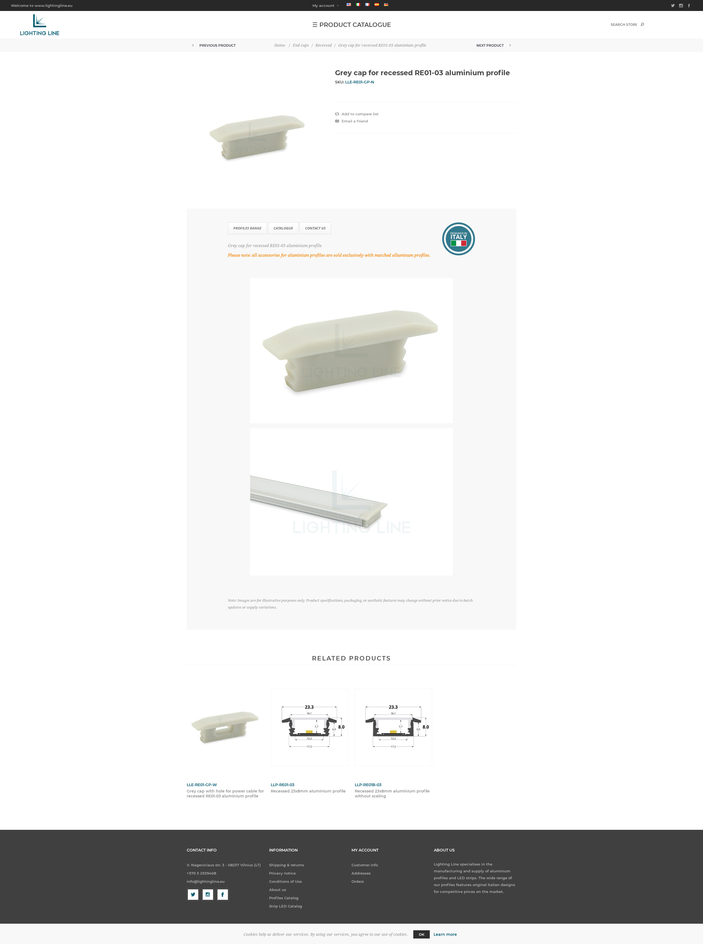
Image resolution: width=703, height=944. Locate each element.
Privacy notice (282, 873)
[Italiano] (358, 4)
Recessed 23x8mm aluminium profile (308, 791)
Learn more (445, 934)
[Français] (367, 4)
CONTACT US (315, 228)
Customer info (365, 865)
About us (277, 889)
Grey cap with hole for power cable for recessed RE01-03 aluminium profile (225, 794)
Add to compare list (360, 114)
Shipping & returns (286, 865)
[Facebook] (222, 894)
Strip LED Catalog (285, 906)
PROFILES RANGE (247, 228)
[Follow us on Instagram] (208, 894)
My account (323, 5)
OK (421, 934)
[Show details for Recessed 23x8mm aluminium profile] (309, 727)
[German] (386, 4)
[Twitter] (193, 894)
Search (642, 24)
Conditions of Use (285, 881)
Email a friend (355, 121)
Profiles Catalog (284, 898)
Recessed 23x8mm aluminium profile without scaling (392, 794)
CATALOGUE (283, 228)
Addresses (361, 873)
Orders (358, 881)
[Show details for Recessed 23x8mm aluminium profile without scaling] (393, 727)
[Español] (376, 4)
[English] (348, 4)
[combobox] (624, 24)
